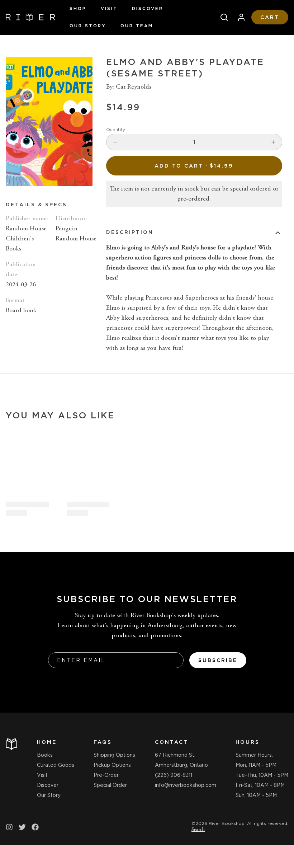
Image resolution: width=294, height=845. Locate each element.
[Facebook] (35, 827)
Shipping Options (114, 755)
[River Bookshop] (30, 17)
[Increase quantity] (273, 142)
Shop (78, 8)
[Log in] (238, 17)
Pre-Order (106, 775)
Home (47, 742)
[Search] (221, 17)
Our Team (136, 25)
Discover (147, 8)
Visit (109, 8)
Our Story (88, 25)
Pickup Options (112, 765)
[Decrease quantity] (115, 142)
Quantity (115, 129)
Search (198, 829)
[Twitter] (22, 827)
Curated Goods (55, 765)
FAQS (103, 742)
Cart (269, 17)
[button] (194, 165)
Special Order (110, 785)
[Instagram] (9, 827)
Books (45, 755)
